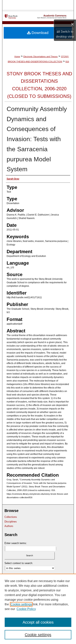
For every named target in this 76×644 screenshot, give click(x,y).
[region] (38, 609)
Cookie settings (21, 604)
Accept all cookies (38, 622)
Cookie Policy (26, 609)
